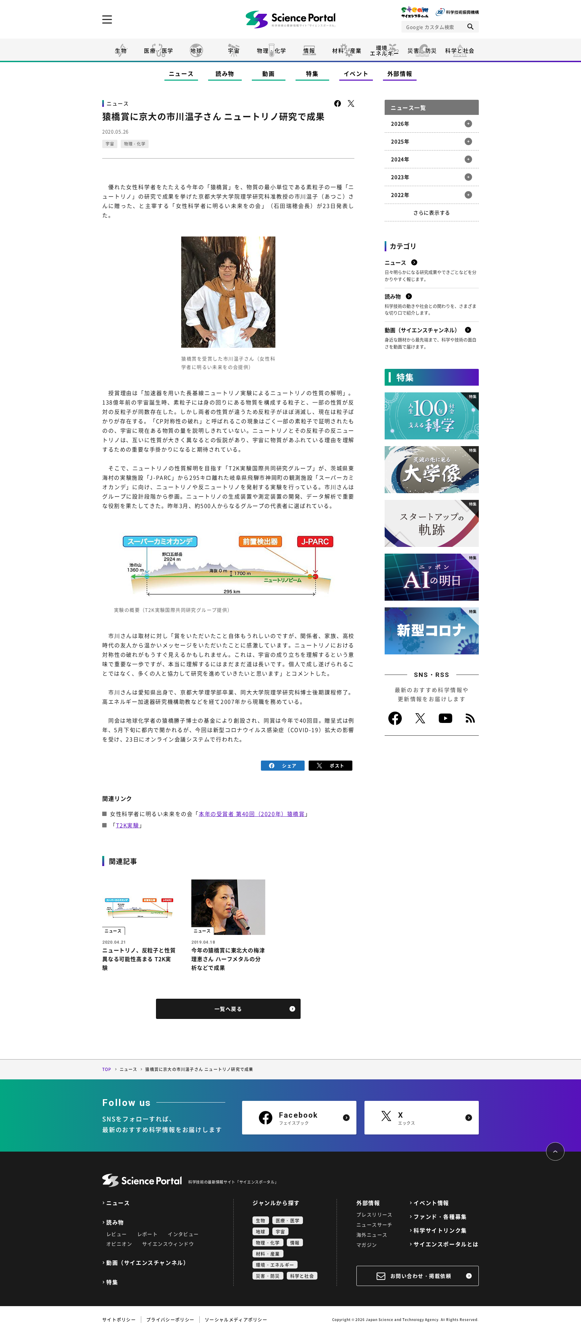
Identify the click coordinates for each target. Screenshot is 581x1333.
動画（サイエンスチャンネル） (147, 1262)
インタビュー (183, 1234)
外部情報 (400, 73)
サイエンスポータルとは (446, 1244)
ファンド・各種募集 (440, 1216)
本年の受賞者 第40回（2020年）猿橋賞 (252, 814)
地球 (196, 50)
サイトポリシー (119, 1319)
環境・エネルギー (275, 1264)
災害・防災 (422, 50)
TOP (107, 1069)
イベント (356, 73)
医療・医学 (158, 50)
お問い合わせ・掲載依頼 (421, 1276)
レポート (147, 1234)
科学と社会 (460, 50)
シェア (289, 765)
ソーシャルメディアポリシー (236, 1319)
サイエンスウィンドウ (168, 1243)
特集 (312, 73)
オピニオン (119, 1243)
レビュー (116, 1234)
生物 (121, 50)
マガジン (366, 1244)
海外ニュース (371, 1234)
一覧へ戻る (228, 1009)
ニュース (181, 73)
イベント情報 (431, 1203)
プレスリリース (374, 1214)
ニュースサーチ (374, 1224)
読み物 (225, 73)
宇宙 (234, 50)
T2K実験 (127, 825)
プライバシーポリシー (170, 1319)
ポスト (337, 765)
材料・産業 (347, 50)
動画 (268, 73)
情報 (309, 50)
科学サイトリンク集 (440, 1230)
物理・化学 (271, 50)
